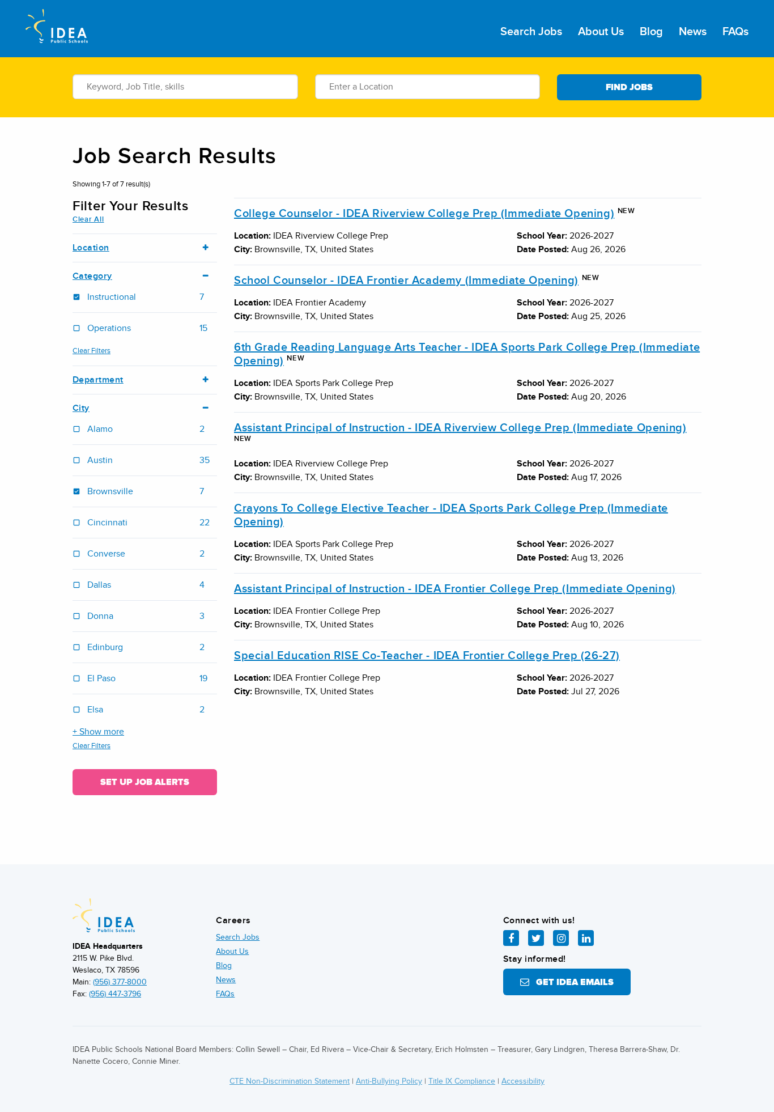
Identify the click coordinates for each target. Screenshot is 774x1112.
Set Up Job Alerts (144, 782)
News (693, 32)
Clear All (88, 219)
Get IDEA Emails (571, 982)
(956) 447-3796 (115, 994)
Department (98, 380)
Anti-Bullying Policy (389, 1081)
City (81, 408)
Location (91, 248)
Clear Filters (91, 350)
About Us (601, 32)
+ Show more (98, 731)
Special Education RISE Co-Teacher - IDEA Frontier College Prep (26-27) (427, 656)
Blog (651, 32)
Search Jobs (531, 32)
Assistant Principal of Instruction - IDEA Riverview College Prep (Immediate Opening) (460, 428)
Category (92, 276)
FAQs (735, 32)
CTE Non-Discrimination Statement (289, 1081)
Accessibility (523, 1081)
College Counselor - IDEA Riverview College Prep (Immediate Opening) (424, 213)
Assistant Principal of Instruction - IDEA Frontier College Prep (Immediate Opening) (455, 589)
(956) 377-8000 (120, 982)
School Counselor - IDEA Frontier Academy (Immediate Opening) (406, 280)
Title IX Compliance (461, 1081)
